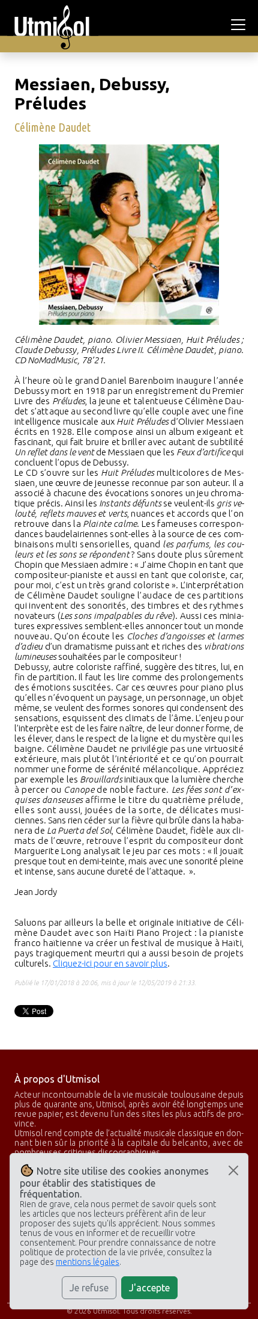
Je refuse (89, 1287)
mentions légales (87, 1262)
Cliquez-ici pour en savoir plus (110, 963)
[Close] (233, 1170)
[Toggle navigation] (240, 24)
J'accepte (149, 1287)
